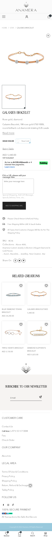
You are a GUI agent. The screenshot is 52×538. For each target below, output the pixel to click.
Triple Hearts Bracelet (13, 348)
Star (43, 254)
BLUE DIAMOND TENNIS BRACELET (12, 310)
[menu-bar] (4, 17)
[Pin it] (23, 261)
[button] (40, 397)
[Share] (15, 261)
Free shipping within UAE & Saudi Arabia (24, 224)
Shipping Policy (9, 480)
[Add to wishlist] (21, 285)
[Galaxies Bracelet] (26, 58)
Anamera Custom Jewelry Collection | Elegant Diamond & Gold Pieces (26, 249)
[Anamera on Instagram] (8, 504)
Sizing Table (8, 148)
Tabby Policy (8, 489)
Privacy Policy (8, 476)
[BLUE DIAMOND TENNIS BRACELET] (13, 293)
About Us (6, 456)
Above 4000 (21, 244)
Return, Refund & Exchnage (15, 485)
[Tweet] (19, 261)
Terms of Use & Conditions (15, 471)
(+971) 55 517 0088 (19, 431)
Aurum (6, 254)
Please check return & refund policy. (23, 218)
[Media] (48, 36)
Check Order (8, 440)
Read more (8, 133)
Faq (3, 435)
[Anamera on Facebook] (3, 504)
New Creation (35, 254)
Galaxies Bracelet (35, 309)
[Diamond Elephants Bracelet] (38, 332)
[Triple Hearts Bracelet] (13, 332)
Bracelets (14, 254)
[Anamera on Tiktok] (13, 504)
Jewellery (24, 254)
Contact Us (7, 426)
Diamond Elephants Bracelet (36, 349)
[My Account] (26, 16)
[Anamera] (26, 6)
